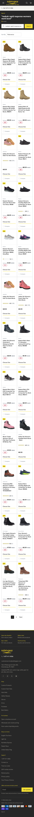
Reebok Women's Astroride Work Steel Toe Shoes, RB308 (9, 202)
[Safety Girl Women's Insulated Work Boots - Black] (25, 425)
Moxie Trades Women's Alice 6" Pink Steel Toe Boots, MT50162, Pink (9, 439)
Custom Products (6, 685)
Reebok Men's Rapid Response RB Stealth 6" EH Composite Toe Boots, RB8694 (9, 109)
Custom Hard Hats (6, 689)
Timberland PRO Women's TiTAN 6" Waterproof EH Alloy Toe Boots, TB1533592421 (9, 487)
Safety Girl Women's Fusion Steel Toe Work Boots (24, 298)
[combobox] (12, 26)
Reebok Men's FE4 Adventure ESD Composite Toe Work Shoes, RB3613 (24, 392)
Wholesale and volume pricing (10, 723)
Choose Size (6, 79)
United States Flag (6, 750)
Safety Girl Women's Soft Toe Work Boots (9, 297)
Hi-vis (3, 703)
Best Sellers (4, 710)
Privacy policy (5, 776)
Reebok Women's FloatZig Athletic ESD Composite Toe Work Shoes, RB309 (24, 251)
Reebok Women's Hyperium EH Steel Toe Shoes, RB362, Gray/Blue (8, 251)
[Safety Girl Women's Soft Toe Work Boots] (9, 285)
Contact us (4, 762)
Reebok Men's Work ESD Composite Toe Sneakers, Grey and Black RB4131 (9, 392)
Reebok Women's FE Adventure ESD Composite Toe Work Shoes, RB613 (24, 156)
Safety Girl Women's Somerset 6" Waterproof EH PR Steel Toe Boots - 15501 (9, 344)
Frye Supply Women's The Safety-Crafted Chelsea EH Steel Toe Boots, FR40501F (9, 535)
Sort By (3, 34)
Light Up (3, 739)
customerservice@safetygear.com (11, 661)
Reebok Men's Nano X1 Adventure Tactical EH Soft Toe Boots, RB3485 (24, 343)
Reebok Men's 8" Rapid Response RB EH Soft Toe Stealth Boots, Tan (24, 109)
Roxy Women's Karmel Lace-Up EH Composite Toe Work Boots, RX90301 (24, 535)
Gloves (3, 699)
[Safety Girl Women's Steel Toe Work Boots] (9, 142)
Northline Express (6, 743)
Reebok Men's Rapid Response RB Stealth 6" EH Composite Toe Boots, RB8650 (9, 62)
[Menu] (3, 3)
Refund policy (5, 773)
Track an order (5, 766)
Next (20, 617)
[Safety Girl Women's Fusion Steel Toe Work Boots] (25, 285)
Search (29, 26)
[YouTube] (16, 676)
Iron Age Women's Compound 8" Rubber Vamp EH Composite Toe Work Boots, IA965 (9, 584)
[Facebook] (3, 676)
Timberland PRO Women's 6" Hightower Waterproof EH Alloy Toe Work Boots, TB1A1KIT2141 (24, 585)
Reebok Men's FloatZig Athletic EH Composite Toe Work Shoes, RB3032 (24, 486)
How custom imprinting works (10, 726)
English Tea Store (6, 735)
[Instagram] (7, 676)
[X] (12, 676)
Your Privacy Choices (7, 780)
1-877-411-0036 (8, 656)
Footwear (4, 706)
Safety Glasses (5, 696)
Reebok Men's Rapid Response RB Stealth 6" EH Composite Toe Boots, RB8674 (24, 62)
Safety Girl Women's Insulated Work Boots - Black (24, 438)
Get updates (27, 790)
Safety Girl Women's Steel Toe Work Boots (9, 154)
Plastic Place (5, 746)
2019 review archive (7, 769)
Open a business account (8, 719)
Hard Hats (4, 692)
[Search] (27, 3)
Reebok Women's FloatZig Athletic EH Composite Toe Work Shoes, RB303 (24, 203)
